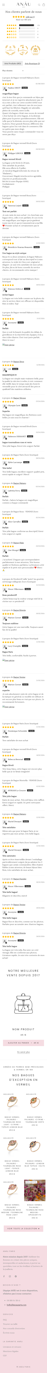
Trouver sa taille (10, 1324)
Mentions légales (10, 1351)
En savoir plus (23, 1051)
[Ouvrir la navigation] (3, 5)
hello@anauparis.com (16, 1304)
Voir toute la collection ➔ (23, 1228)
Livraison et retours (12, 1346)
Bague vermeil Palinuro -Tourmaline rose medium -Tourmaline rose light (12, 1210)
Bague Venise (19, 677)
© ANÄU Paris (24, 1367)
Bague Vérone (19, 398)
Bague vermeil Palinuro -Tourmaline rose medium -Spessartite (35, 1210)
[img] (23, 16)
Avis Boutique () (32, 63)
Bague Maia (18, 542)
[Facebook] (4, 1276)
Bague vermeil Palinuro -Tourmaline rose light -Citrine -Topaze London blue (12, 1122)
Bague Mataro (19, 483)
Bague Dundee (19, 878)
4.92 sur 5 (30, 16)
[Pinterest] (16, 1276)
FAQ (5, 1319)
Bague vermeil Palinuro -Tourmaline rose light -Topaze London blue (12, 1166)
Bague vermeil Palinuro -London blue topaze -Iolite (35, 1163)
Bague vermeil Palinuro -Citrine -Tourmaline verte (35, 1119)
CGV (5, 1355)
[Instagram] (10, 1276)
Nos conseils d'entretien (14, 1328)
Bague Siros (18, 361)
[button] (12, 25)
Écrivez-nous (9, 1332)
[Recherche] (39, 4)
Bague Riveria (19, 610)
